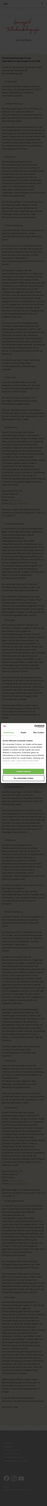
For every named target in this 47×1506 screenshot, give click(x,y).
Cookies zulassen (24, 771)
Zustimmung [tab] (8, 732)
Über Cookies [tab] (38, 732)
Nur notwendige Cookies (23, 778)
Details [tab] (23, 732)
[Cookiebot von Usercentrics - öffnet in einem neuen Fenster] (34, 726)
